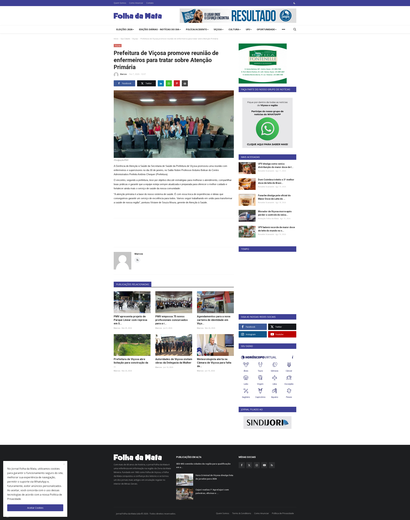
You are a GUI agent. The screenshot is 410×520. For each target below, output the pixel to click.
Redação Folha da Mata (268, 218)
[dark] (294, 3)
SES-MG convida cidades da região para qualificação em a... (203, 465)
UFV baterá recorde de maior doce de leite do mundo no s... (276, 229)
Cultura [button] (234, 29)
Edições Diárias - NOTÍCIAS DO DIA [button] (159, 29)
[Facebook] (242, 465)
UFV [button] (248, 29)
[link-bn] (238, 15)
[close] (64, 464)
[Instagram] (257, 465)
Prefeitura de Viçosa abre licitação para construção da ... (131, 363)
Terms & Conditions (241, 513)
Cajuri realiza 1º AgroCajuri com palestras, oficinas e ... (212, 491)
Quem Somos (120, 3)
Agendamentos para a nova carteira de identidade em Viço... (213, 320)
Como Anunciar (136, 3)
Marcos (123, 74)
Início (116, 38)
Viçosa (135, 38)
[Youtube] (264, 465)
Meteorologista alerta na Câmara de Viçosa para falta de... (214, 363)
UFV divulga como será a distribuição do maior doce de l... (275, 165)
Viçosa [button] (218, 29)
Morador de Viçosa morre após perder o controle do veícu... (275, 213)
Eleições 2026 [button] (124, 29)
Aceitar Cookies (35, 507)
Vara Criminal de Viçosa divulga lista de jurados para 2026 (214, 477)
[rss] (272, 465)
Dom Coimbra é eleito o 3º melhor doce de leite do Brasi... (276, 181)
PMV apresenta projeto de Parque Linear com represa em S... (130, 320)
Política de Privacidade (283, 513)
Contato (150, 3)
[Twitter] (249, 465)
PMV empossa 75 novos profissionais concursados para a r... (171, 320)
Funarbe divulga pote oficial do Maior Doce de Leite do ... (274, 197)
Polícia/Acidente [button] (196, 29)
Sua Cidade (125, 38)
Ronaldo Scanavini (266, 171)
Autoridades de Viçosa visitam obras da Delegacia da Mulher (173, 361)
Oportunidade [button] (266, 29)
